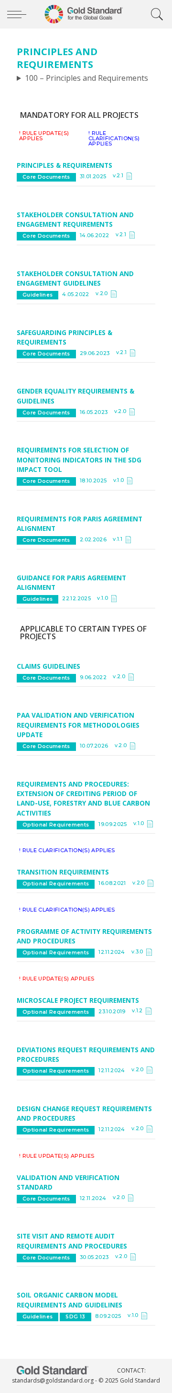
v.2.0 (103, 293)
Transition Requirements (63, 871)
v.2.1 (120, 176)
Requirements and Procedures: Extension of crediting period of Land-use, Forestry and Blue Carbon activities (83, 798)
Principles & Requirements (64, 165)
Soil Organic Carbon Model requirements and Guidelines (69, 1299)
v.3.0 (138, 952)
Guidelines (37, 295)
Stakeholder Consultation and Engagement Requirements (75, 219)
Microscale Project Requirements (78, 1000)
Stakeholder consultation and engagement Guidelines (75, 278)
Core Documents (46, 177)
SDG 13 (75, 1317)
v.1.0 (120, 480)
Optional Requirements (55, 825)
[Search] (155, 14)
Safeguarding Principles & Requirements (64, 337)
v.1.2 (139, 1011)
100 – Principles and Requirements (86, 78)
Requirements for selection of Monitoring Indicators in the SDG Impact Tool (79, 459)
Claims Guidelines (48, 666)
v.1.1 (119, 539)
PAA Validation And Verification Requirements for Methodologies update (78, 725)
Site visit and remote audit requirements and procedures (73, 1240)
